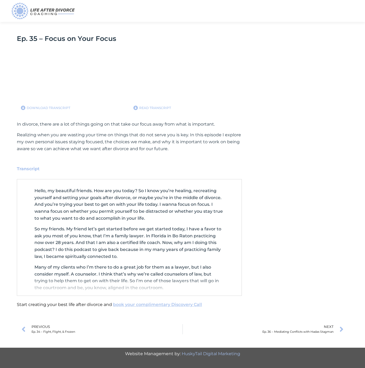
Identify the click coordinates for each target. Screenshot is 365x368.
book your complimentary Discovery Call (157, 304)
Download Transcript (48, 108)
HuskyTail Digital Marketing (211, 353)
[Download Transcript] (23, 108)
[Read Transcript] (135, 108)
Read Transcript (155, 108)
